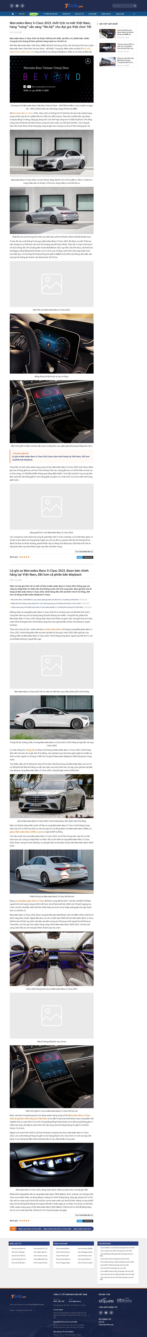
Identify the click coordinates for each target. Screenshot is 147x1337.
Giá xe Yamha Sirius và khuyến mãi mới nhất (115, 1270)
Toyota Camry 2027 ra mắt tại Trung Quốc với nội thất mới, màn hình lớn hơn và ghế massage (125, 46)
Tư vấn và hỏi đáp (51, 14)
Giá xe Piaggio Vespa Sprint (63, 1274)
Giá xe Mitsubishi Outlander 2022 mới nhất (41, 1270)
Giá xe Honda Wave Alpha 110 (63, 1260)
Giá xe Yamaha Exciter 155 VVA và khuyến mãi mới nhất (116, 1290)
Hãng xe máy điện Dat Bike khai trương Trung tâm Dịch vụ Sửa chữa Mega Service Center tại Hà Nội (125, 60)
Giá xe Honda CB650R (85, 1260)
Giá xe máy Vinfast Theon (85, 1270)
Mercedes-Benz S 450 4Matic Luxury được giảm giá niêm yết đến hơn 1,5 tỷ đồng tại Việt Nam (49, 599)
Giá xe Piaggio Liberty (85, 1263)
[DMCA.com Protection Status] (85, 557)
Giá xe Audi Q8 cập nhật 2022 (19, 1274)
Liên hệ (101, 1333)
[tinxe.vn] (73, 6)
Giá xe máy (93, 14)
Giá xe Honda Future (63, 1263)
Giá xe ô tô (79, 14)
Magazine (120, 14)
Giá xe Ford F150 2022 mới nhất (19, 1267)
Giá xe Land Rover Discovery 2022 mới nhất (19, 1260)
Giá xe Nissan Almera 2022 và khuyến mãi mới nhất (117, 1273)
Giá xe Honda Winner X (63, 1270)
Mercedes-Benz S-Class (22, 113)
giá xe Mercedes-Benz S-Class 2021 (58, 1240)
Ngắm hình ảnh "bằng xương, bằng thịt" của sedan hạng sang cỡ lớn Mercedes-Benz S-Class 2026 (50, 603)
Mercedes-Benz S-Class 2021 (30, 1240)
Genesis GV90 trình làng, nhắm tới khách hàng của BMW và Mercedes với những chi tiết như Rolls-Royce (125, 32)
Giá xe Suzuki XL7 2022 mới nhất (41, 1260)
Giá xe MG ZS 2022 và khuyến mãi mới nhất (115, 1276)
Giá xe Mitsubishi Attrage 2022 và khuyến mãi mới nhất (116, 1266)
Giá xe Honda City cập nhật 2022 (19, 1270)
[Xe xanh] (34, 14)
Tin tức (21, 14)
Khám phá (66, 14)
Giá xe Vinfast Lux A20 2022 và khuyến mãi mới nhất (117, 1259)
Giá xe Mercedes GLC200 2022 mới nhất (41, 1263)
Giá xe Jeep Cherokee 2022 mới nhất (41, 1274)
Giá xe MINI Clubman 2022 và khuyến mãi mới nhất (117, 1282)
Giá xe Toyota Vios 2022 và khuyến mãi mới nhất (116, 1262)
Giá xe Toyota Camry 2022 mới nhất (41, 1267)
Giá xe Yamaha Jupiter (85, 1274)
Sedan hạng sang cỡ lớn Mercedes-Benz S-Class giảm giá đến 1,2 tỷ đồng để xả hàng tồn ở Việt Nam (51, 607)
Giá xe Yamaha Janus (85, 1267)
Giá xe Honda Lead (62, 1267)
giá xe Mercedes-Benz (83, 1240)
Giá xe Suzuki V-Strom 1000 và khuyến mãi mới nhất (117, 1286)
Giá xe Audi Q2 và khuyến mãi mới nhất (113, 1279)
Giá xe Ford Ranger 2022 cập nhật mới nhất (19, 1263)
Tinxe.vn (20, 1307)
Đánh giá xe (106, 14)
